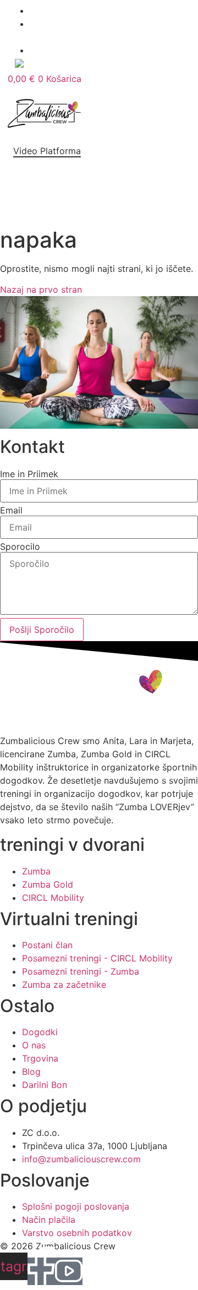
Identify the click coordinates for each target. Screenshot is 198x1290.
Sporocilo (20, 546)
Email (11, 510)
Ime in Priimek (29, 473)
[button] (62, 141)
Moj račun (91, 64)
